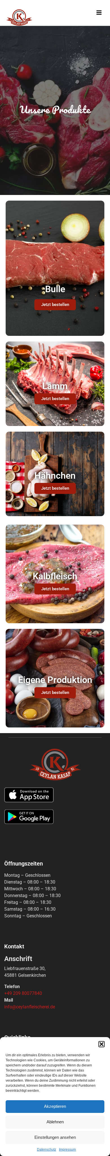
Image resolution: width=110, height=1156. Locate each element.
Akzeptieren (55, 1106)
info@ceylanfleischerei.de (29, 1006)
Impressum (67, 1149)
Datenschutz (46, 1149)
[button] (101, 1044)
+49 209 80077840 (23, 993)
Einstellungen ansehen (55, 1137)
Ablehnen (55, 1121)
